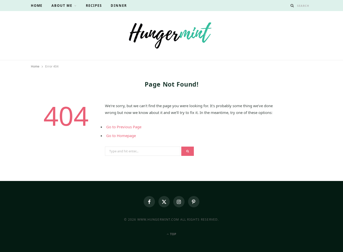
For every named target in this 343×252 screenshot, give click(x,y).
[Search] (292, 5)
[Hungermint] (171, 35)
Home (36, 5)
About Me (61, 5)
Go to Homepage (121, 135)
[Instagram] (179, 201)
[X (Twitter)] (164, 201)
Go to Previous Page (123, 126)
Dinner (119, 5)
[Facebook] (149, 201)
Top (172, 234)
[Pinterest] (193, 201)
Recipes (94, 5)
